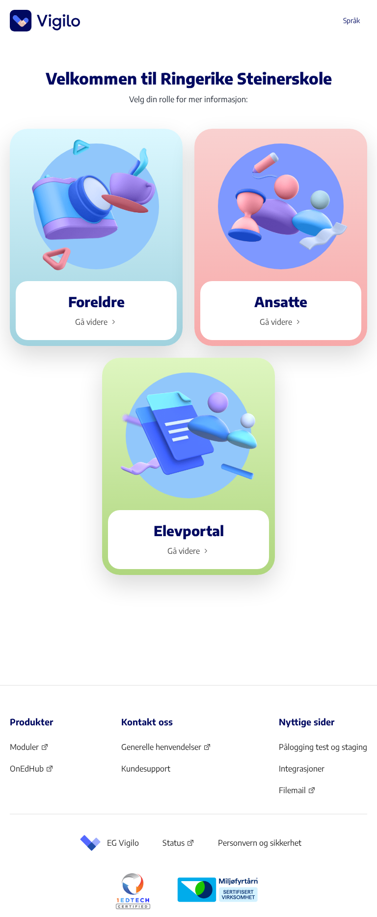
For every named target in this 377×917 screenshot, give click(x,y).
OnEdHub (32, 771)
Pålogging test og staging (323, 747)
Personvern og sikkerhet (259, 843)
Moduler (29, 750)
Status (178, 845)
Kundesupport (145, 769)
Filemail (297, 793)
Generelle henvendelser (161, 750)
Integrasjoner (301, 769)
